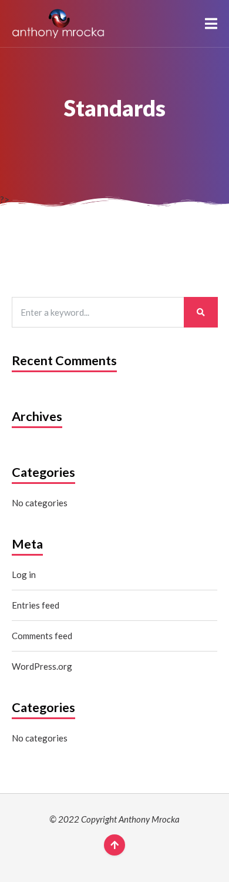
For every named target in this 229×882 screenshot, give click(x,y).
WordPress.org (42, 666)
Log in (24, 574)
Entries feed (35, 605)
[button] (211, 23)
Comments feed (42, 635)
